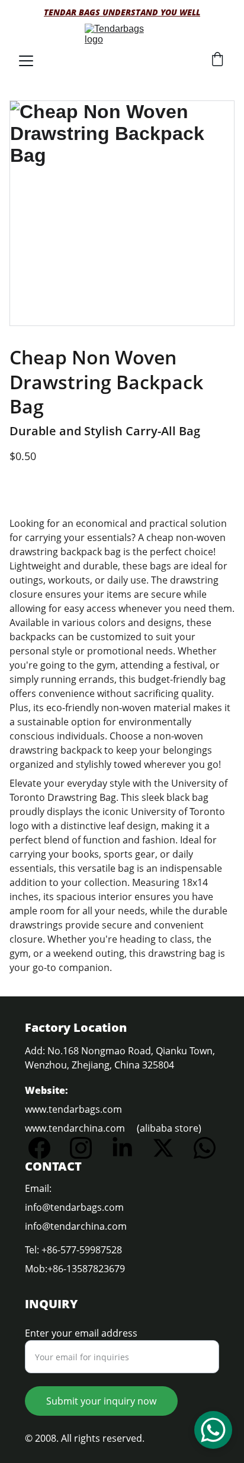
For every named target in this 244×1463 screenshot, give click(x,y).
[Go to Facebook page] (45, 1148)
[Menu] (26, 61)
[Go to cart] (217, 60)
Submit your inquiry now (101, 1400)
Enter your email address (81, 1333)
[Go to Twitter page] (169, 1148)
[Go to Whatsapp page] (205, 1148)
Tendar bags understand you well (122, 12)
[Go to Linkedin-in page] (128, 1148)
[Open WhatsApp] (213, 1430)
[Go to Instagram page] (87, 1148)
